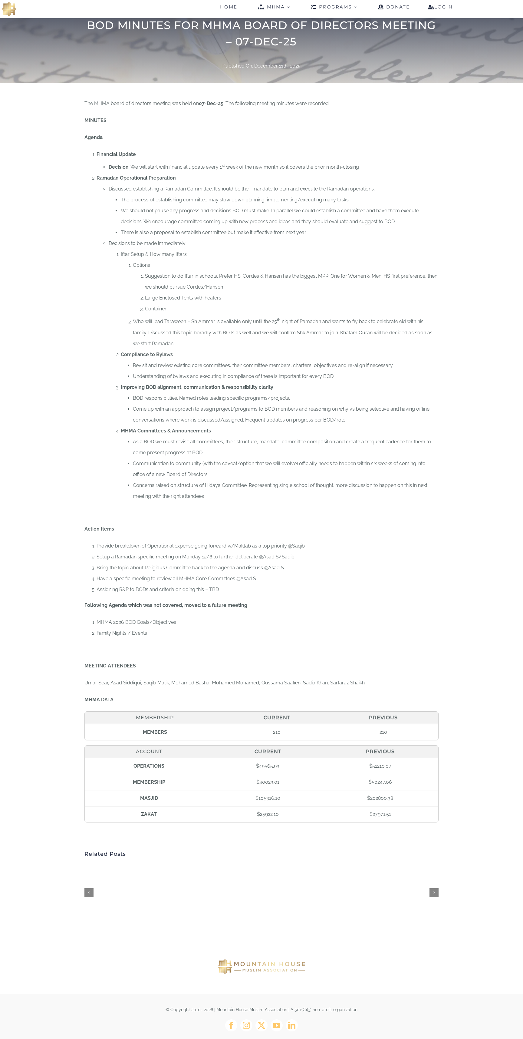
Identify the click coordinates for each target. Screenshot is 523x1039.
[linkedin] (292, 1025)
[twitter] (261, 1025)
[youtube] (277, 1025)
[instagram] (246, 1025)
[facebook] (231, 1025)
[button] (89, 892)
